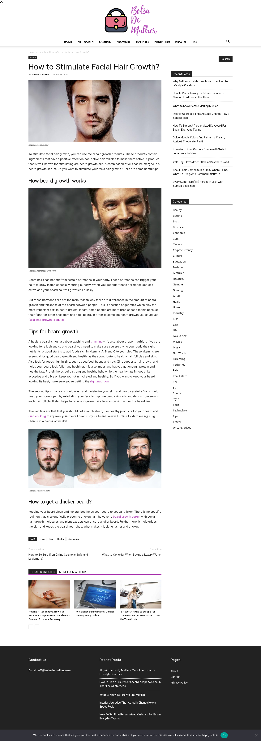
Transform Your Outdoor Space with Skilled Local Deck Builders (199, 151)
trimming (97, 341)
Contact (175, 677)
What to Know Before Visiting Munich (195, 105)
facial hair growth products (46, 320)
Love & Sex (179, 336)
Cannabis (179, 233)
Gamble (178, 284)
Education (179, 261)
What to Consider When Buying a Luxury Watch (131, 554)
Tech (176, 404)
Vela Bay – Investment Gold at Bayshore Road (201, 162)
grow (42, 538)
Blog (175, 221)
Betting (177, 215)
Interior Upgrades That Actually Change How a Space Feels (201, 115)
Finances (178, 278)
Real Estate (180, 376)
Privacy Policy (179, 682)
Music (177, 347)
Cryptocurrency (183, 250)
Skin (175, 387)
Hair (51, 538)
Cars (176, 238)
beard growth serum (126, 516)
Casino (177, 244)
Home (68, 41)
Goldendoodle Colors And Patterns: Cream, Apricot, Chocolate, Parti (199, 139)
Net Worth (86, 41)
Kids (175, 319)
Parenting (162, 41)
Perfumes (124, 41)
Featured (178, 273)
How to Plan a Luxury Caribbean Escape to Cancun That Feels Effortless (198, 95)
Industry (178, 313)
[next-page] (37, 627)
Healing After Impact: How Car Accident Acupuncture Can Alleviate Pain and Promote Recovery (49, 615)
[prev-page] (30, 627)
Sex (175, 382)
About (174, 671)
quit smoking (37, 416)
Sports (177, 393)
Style (176, 399)
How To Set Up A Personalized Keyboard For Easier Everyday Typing (199, 127)
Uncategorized (182, 427)
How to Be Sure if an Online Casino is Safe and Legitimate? (58, 556)
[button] (228, 42)
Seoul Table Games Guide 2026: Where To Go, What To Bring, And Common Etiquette (200, 171)
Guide (177, 296)
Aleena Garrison (40, 74)
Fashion (105, 41)
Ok (224, 735)
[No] (256, 735)
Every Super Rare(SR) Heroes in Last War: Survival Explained (198, 183)
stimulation (73, 538)
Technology (180, 410)
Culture (177, 256)
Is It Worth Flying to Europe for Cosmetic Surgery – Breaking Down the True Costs (140, 615)
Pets (175, 370)
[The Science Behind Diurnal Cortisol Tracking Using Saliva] (95, 594)
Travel (177, 422)
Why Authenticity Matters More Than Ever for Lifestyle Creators (201, 83)
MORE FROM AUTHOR (72, 572)
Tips (194, 41)
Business (142, 41)
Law (175, 324)
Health (180, 41)
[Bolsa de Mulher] (130, 20)
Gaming (178, 290)
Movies (177, 341)
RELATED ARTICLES (43, 572)
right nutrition (99, 381)
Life (175, 330)
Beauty (177, 210)
